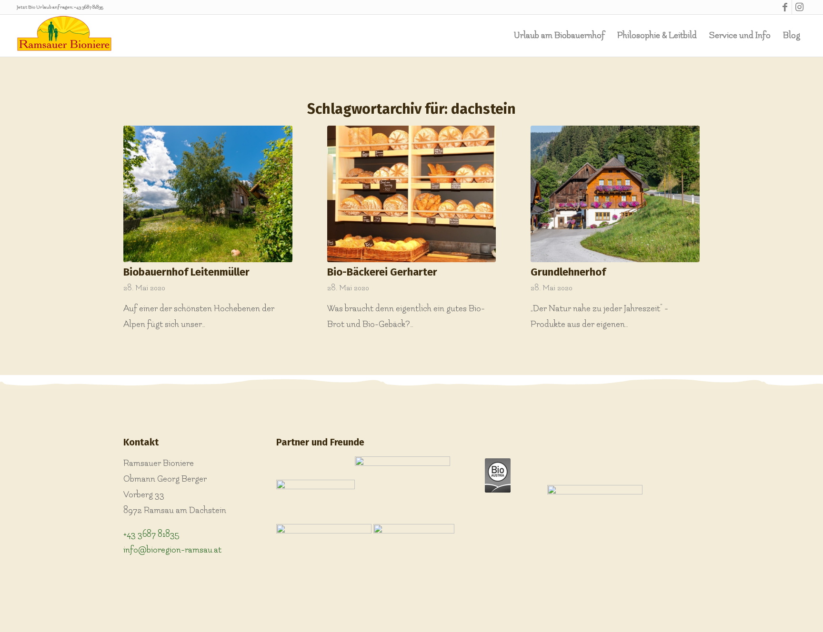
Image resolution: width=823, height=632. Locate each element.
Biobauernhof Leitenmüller (186, 272)
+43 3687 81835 (88, 7)
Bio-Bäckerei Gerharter (382, 272)
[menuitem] (559, 36)
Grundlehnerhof (568, 272)
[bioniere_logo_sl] (64, 36)
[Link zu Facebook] (785, 7)
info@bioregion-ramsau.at (172, 550)
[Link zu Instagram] (799, 7)
